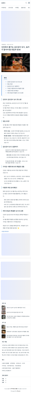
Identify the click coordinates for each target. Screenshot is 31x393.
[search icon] (26, 3)
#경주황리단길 (10, 365)
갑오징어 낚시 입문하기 (13, 86)
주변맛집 (4, 7)
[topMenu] (29, 2)
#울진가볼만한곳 (16, 368)
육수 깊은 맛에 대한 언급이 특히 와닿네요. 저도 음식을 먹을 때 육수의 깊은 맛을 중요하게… (16, 350)
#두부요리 (18, 363)
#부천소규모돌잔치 (6, 370)
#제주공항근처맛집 (6, 368)
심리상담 (10, 7)
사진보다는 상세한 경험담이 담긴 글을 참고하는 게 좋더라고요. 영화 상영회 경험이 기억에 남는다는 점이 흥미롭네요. (16, 347)
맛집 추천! (10, 84)
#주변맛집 (12, 363)
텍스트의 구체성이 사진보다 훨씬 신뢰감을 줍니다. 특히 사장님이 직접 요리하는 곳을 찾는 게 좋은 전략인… (16, 355)
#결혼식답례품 (5, 363)
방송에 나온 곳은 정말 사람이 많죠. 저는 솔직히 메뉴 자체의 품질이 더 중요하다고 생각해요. (16, 352)
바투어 (3, 3)
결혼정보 (23, 7)
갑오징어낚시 (5, 231)
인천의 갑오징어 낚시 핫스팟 (14, 82)
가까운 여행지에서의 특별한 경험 (15, 88)
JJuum (18, 391)
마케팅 (17, 7)
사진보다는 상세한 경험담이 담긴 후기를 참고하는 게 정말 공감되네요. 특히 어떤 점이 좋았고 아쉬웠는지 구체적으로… (16, 345)
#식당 (23, 363)
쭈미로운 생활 (14, 388)
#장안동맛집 (18, 365)
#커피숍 (4, 365)
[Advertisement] (15, 26)
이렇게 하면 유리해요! (13, 90)
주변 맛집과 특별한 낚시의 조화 (15, 93)
